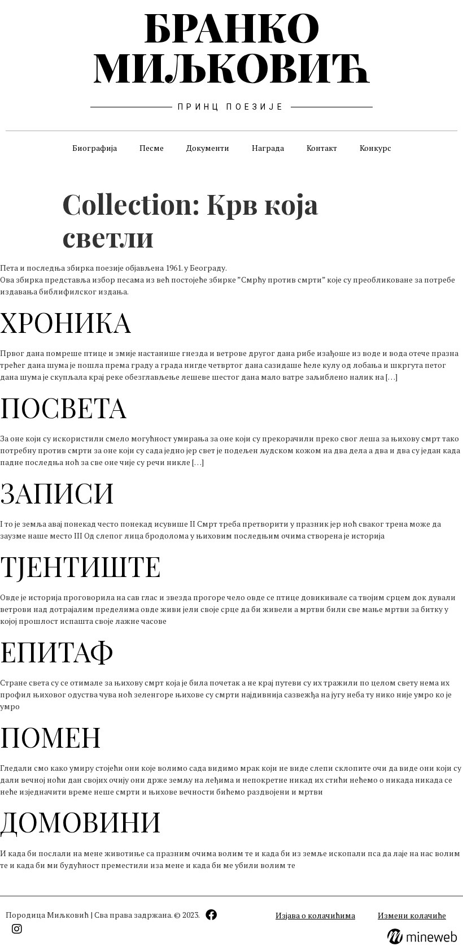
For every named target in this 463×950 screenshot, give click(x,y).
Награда (268, 147)
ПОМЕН (50, 736)
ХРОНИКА (65, 321)
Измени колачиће (412, 915)
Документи (207, 147)
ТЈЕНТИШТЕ (80, 566)
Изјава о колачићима (315, 915)
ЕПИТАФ (56, 651)
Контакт (322, 147)
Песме (151, 147)
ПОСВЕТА (63, 407)
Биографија (94, 147)
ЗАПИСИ (57, 492)
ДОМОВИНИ (80, 821)
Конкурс (375, 147)
